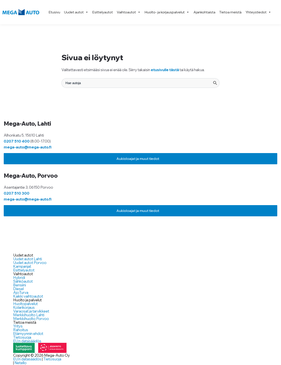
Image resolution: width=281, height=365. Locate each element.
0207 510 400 (17, 141)
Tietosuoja (22, 337)
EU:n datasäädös (27, 341)
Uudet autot (74, 12)
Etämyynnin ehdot (28, 333)
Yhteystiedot (256, 12)
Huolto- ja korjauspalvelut (165, 12)
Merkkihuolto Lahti (28, 315)
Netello (20, 362)
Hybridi (19, 277)
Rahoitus (20, 329)
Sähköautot (23, 281)
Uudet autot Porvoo (30, 262)
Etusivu (54, 12)
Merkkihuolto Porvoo (31, 318)
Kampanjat (22, 266)
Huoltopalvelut (25, 303)
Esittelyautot (102, 12)
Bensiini (19, 285)
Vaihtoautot (126, 12)
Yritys (18, 326)
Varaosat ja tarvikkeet (31, 311)
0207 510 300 (16, 193)
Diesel (18, 288)
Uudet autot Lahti (27, 259)
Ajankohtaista (204, 12)
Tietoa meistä (230, 12)
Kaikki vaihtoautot (28, 296)
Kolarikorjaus (24, 307)
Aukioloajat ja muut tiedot (137, 158)
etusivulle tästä (165, 69)
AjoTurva (20, 292)
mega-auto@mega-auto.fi (27, 147)
